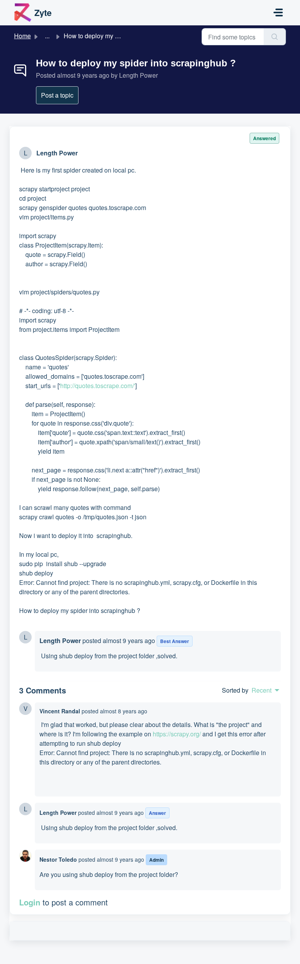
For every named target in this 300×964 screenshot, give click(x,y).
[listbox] (265, 690)
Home (22, 35)
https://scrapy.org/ (177, 733)
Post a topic (57, 95)
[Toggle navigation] (278, 12)
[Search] (275, 36)
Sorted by (235, 690)
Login (29, 902)
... (47, 35)
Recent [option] (261, 690)
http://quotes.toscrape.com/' (97, 385)
